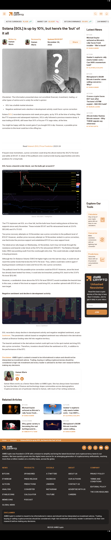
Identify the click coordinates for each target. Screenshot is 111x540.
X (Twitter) (51, 474)
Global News (8, 505)
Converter (29, 489)
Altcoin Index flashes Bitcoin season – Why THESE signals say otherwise (96, 120)
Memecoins (7, 500)
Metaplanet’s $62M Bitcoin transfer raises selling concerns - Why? (71, 426)
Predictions (30, 484)
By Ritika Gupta (92, 126)
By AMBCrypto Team (29, 431)
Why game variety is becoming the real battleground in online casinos (31, 426)
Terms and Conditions (95, 480)
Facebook (51, 479)
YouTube (50, 494)
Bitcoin (25, 405)
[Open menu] (4, 14)
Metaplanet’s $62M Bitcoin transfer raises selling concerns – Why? (96, 81)
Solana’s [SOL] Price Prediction (40, 146)
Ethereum (6, 479)
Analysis (6, 489)
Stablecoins (8, 494)
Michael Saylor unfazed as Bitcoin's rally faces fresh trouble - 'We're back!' (31, 410)
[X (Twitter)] (17, 379)
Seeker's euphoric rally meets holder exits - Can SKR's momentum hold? (71, 410)
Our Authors (74, 479)
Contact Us (74, 484)
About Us (72, 474)
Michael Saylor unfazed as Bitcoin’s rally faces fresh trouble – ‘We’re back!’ (96, 42)
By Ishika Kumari (28, 415)
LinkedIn (50, 484)
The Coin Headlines (99, 492)
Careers (72, 494)
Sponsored (29, 474)
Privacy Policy (97, 474)
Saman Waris (11, 43)
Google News (27, 421)
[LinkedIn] (22, 379)
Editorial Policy (98, 487)
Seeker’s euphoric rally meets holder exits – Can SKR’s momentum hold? (97, 61)
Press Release (30, 479)
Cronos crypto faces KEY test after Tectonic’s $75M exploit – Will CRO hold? (97, 100)
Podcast (28, 500)
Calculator (30, 494)
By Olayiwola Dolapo (71, 415)
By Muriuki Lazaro (93, 107)
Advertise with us (76, 489)
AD (108, 0)
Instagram (51, 489)
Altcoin (66, 405)
